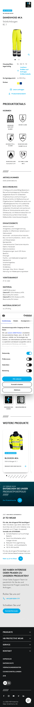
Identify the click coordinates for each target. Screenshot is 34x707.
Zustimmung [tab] (6, 321)
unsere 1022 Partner (15, 333)
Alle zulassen (17, 379)
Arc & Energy (7, 10)
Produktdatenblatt (19, 94)
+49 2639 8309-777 (13, 598)
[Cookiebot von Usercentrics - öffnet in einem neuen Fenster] (24, 316)
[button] (30, 30)
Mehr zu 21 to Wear (10, 559)
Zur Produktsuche (9, 500)
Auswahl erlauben (17, 384)
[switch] (29, 359)
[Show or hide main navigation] (28, 700)
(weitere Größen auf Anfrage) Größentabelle (25, 70)
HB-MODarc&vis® (8, 13)
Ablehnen (17, 390)
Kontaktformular (11, 611)
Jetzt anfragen (18, 89)
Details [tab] (15, 321)
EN (9, 683)
